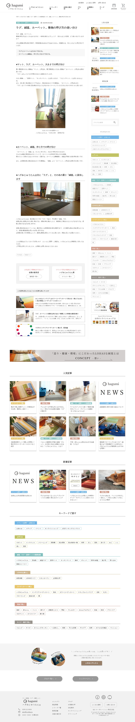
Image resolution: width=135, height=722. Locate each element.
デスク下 (111, 289)
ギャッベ (114, 192)
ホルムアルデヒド (108, 260)
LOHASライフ (105, 210)
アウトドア (107, 264)
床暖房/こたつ (104, 256)
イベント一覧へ (67, 276)
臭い (94, 174)
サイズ (103, 282)
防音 (99, 264)
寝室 (94, 289)
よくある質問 (96, 705)
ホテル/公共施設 (103, 293)
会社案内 (81, 2)
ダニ (111, 167)
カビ (107, 170)
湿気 (94, 170)
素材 (106, 192)
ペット (109, 253)
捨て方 (100, 170)
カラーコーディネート (99, 231)
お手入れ (20, 537)
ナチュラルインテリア (99, 235)
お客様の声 (90, 8)
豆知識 (109, 185)
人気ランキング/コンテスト (101, 149)
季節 (113, 256)
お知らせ (95, 142)
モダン (95, 239)
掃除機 (106, 163)
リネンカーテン (97, 213)
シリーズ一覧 (54, 8)
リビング (95, 282)
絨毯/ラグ (96, 188)
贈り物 (95, 271)
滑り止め (112, 196)
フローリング (104, 239)
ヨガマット (96, 267)
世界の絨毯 (96, 196)
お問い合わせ (102, 2)
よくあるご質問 (90, 2)
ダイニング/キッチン (99, 285)
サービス (102, 8)
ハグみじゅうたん (98, 185)
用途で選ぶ (20, 604)
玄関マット (105, 188)
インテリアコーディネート (101, 228)
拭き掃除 (114, 163)
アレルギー (96, 260)
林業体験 (95, 210)
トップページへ (84, 679)
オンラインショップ (99, 145)
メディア (104, 142)
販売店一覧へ (34, 276)
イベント (112, 142)
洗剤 (99, 174)
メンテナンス (105, 159)
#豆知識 (19, 255)
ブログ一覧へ (48, 679)
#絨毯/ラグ (28, 255)
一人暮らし (112, 285)
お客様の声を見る (91, 663)
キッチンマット (97, 192)
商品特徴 (55, 705)
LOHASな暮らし (22, 572)
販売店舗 (55, 711)
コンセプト (56, 701)
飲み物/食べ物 (97, 167)
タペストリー (106, 267)
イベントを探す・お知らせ (26, 523)
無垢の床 (114, 239)
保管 (105, 167)
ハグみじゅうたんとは (36, 8)
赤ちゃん (101, 253)
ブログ (79, 8)
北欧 (110, 235)
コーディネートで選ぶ (24, 586)
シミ (112, 170)
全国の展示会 (68, 8)
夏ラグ (95, 256)
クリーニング (97, 163)
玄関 (94, 293)
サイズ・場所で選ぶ (23, 622)
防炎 (94, 264)
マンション (96, 296)
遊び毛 (104, 196)
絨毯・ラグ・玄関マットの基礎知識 (27, 23)
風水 (113, 228)
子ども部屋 (101, 289)
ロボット (95, 159)
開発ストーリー (97, 199)
